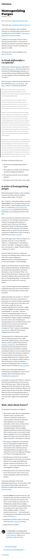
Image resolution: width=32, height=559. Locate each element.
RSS (7, 555)
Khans (13, 516)
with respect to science (15, 234)
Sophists (8, 441)
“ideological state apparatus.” (10, 376)
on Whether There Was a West (19, 21)
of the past (24, 365)
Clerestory (6, 4)
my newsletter (12, 535)
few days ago (9, 69)
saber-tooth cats (15, 521)
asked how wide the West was (21, 25)
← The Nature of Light (10, 546)
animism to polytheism (8, 344)
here (16, 483)
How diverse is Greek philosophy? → (14, 549)
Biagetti (18, 67)
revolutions (5, 330)
